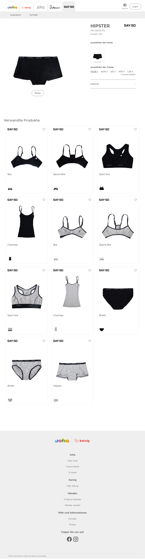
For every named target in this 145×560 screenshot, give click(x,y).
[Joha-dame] (40, 7)
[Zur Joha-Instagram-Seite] (75, 539)
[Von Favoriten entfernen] (43, 129)
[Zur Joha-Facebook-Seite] (69, 539)
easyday (43, 556)
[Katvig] (26, 7)
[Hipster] (72, 363)
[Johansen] (54, 7)
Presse (72, 524)
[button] (135, 7)
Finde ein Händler (72, 499)
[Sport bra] (118, 152)
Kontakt (34, 15)
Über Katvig (72, 486)
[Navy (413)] (10, 188)
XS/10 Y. (104, 71)
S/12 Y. (113, 71)
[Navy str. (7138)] (55, 258)
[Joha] (12, 7)
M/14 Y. (122, 71)
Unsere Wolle (72, 466)
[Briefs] (118, 292)
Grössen (73, 472)
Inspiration (15, 15)
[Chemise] (26, 222)
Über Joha (73, 461)
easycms (35, 556)
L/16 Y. (130, 71)
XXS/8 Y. (94, 71)
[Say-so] (69, 6)
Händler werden (72, 505)
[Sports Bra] (72, 152)
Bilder (38, 93)
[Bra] (26, 152)
